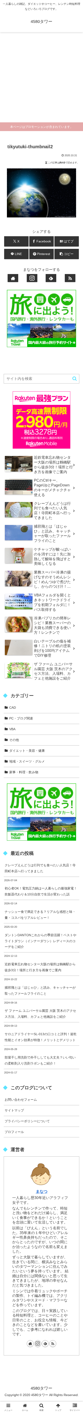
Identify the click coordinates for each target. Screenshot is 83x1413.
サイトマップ (14, 1110)
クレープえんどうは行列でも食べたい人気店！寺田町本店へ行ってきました (40, 868)
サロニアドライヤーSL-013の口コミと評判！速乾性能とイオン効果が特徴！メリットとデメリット (41, 1037)
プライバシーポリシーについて (27, 1121)
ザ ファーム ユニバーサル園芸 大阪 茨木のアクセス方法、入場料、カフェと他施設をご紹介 (40, 1013)
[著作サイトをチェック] (13, 278)
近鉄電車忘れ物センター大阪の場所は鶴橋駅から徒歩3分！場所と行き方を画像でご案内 (40, 967)
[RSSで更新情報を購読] (70, 278)
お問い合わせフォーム (21, 1099)
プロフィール (14, 1132)
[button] (66, 254)
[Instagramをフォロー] (32, 278)
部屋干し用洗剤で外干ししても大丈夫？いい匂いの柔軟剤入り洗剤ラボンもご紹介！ (40, 1060)
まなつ (41, 1191)
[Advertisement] (41, 79)
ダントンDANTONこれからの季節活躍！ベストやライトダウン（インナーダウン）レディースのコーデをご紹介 (40, 941)
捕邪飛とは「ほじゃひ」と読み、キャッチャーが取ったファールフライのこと (40, 990)
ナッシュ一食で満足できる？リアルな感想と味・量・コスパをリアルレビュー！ (40, 914)
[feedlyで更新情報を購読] (51, 278)
